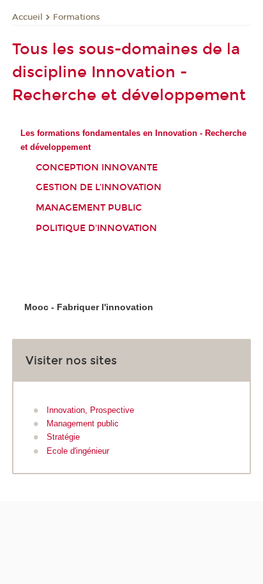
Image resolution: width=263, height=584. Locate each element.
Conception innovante (97, 167)
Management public (89, 207)
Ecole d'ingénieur (78, 451)
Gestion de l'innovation (99, 187)
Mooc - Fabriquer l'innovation (88, 307)
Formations (76, 17)
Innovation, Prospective (90, 410)
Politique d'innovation (96, 228)
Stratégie (63, 437)
